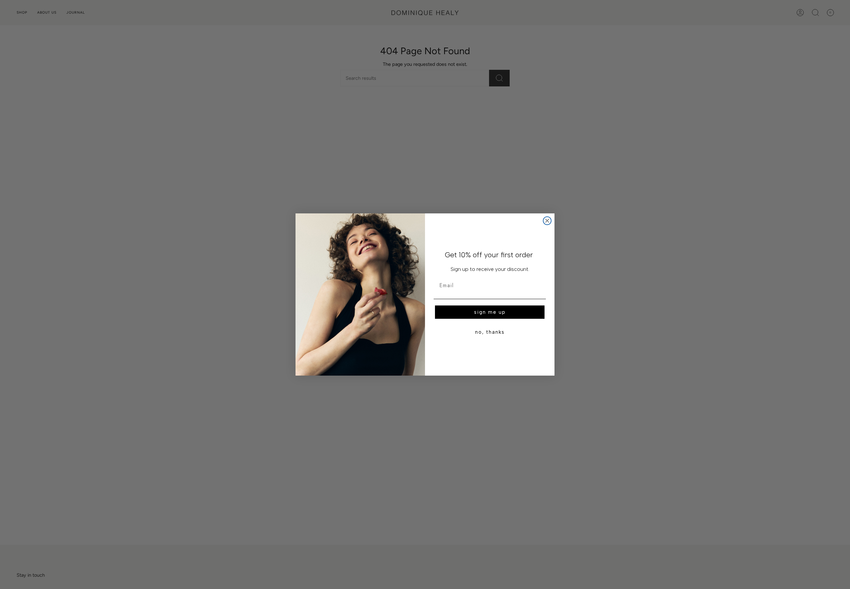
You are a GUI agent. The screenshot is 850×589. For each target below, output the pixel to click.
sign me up (490, 312)
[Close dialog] (547, 221)
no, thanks (490, 332)
